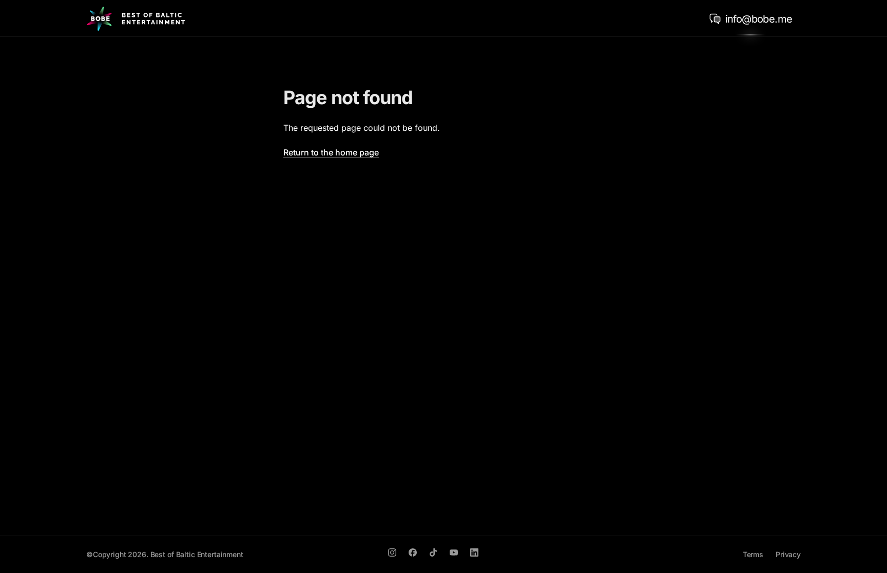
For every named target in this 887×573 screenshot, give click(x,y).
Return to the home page (331, 152)
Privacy (788, 554)
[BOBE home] (135, 18)
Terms (753, 554)
